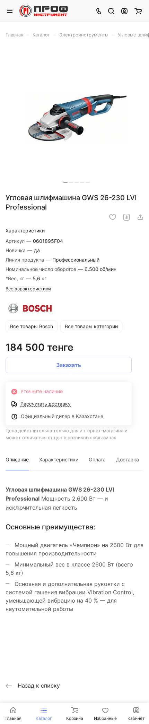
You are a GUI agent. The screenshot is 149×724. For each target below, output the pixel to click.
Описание (17, 459)
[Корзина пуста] (138, 10)
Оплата (97, 459)
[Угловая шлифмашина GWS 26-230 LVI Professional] (76, 118)
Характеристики (58, 459)
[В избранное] (112, 217)
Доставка (127, 459)
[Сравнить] (126, 217)
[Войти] (124, 10)
